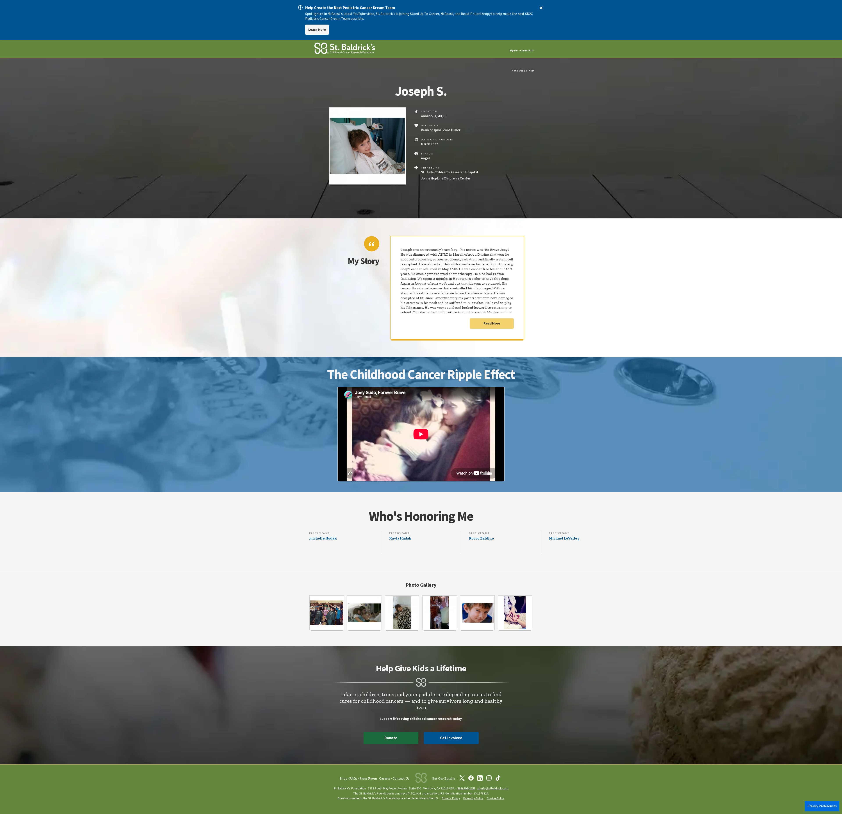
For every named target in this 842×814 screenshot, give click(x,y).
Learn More (317, 29)
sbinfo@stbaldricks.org (492, 788)
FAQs (353, 778)
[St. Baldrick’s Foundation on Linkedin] (480, 778)
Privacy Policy (451, 798)
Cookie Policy (496, 798)
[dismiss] (541, 8)
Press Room (368, 778)
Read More (491, 323)
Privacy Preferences (822, 806)
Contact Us (527, 50)
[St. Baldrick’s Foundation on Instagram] (489, 778)
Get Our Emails (443, 778)
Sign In (513, 50)
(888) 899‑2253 (466, 788)
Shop (343, 778)
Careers (385, 778)
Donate (390, 738)
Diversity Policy (473, 798)
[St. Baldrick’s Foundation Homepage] (345, 49)
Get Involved (451, 738)
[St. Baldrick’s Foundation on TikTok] (498, 778)
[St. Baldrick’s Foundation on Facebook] (471, 778)
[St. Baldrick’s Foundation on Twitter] (462, 778)
